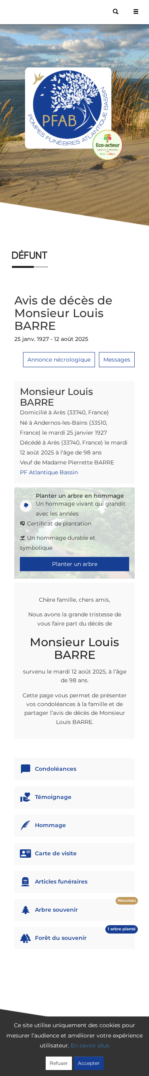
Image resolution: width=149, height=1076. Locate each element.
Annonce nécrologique (59, 359)
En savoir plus (90, 1045)
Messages (116, 359)
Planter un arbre (74, 564)
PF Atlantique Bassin (49, 472)
